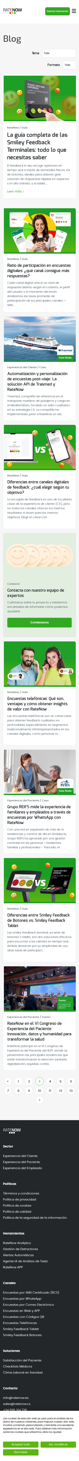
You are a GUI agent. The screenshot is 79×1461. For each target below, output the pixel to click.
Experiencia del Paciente (21, 1162)
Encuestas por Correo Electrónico (28, 1304)
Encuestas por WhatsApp (22, 1298)
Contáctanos (39, 622)
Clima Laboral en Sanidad (23, 1372)
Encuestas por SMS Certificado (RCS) (31, 1292)
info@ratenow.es (16, 1397)
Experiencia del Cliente (20, 1156)
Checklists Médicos (17, 1366)
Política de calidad (17, 1211)
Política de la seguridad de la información (35, 1217)
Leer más (14, 191)
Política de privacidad (19, 1199)
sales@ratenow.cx (16, 1404)
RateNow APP (13, 1267)
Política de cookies (17, 1205)
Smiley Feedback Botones (22, 1335)
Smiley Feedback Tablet (21, 1329)
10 (39, 1090)
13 (71, 1090)
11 (50, 1090)
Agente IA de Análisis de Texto (25, 1261)
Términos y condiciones (21, 1193)
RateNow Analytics (17, 1243)
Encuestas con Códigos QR (23, 1317)
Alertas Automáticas (18, 1255)
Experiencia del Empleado (22, 1168)
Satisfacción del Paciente (22, 1360)
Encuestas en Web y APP (21, 1310)
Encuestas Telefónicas (20, 1323)
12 (60, 1090)
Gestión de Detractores (20, 1249)
